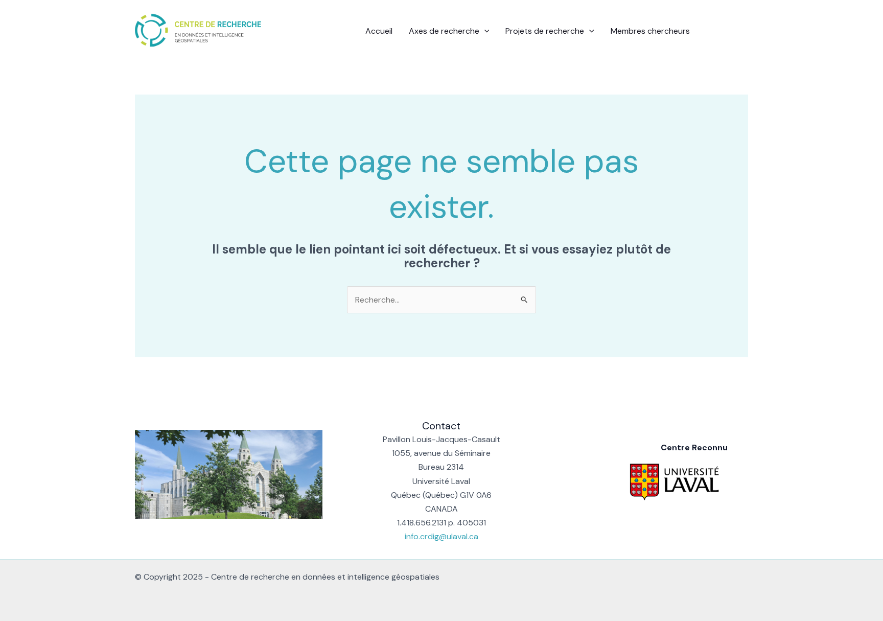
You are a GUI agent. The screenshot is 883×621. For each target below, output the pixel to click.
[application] (484, 31)
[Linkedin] (728, 31)
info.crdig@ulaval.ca (441, 536)
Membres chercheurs (650, 31)
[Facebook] (712, 31)
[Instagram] (743, 31)
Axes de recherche (444, 31)
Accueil (378, 31)
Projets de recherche (544, 31)
